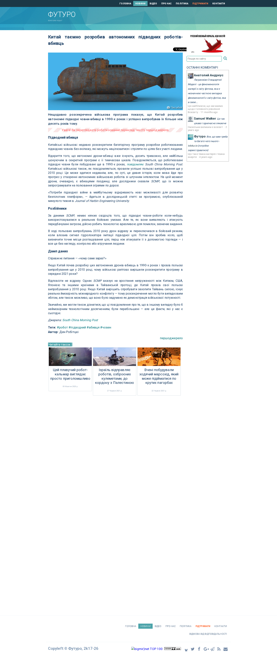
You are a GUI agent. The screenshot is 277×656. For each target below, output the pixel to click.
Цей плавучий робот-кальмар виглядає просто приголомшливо (70, 374)
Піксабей (176, 107)
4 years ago (205, 156)
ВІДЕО (153, 3)
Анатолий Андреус (209, 75)
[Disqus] (115, 446)
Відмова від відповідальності (208, 634)
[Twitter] (193, 649)
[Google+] (206, 649)
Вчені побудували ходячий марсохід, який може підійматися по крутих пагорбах (158, 376)
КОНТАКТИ (218, 3)
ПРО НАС (166, 3)
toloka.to (192, 145)
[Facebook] (199, 649)
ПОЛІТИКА (182, 3)
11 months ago (209, 112)
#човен (105, 327)
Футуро (200, 136)
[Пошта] (226, 649)
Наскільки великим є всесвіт (205, 126)
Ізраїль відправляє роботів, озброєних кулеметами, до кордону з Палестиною (114, 376)
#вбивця (93, 327)
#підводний (77, 327)
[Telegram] (212, 649)
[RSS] (219, 649)
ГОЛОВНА (125, 3)
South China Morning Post (80, 320)
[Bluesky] (186, 649)
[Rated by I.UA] (172, 649)
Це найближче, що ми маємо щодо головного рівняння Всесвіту (205, 109)
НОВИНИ (140, 3)
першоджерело (171, 338)
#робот (62, 327)
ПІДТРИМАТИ (200, 3)
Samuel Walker (205, 118)
